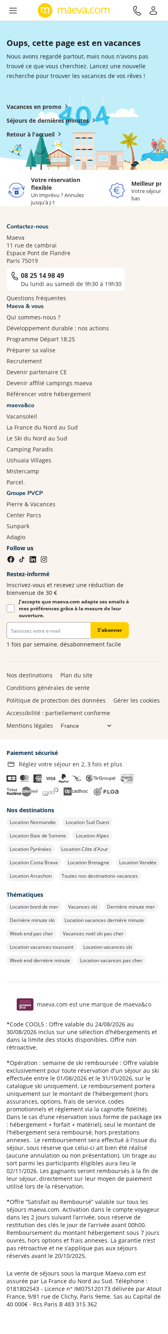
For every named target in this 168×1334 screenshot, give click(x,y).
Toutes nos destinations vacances (100, 875)
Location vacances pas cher (111, 960)
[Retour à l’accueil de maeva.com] (74, 10)
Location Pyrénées (30, 849)
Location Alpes (92, 835)
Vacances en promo (34, 107)
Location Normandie (33, 822)
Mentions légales (30, 725)
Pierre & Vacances (31, 504)
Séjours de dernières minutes (48, 120)
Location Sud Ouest (87, 822)
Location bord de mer (34, 906)
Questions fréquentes (36, 298)
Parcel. (16, 482)
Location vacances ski (107, 947)
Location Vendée (138, 862)
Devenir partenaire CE (37, 372)
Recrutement (24, 361)
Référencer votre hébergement (49, 394)
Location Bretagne (88, 862)
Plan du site (76, 675)
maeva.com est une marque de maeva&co (94, 1004)
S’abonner (109, 630)
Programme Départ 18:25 (41, 339)
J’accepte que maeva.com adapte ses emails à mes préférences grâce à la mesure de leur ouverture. (74, 608)
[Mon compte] (153, 10)
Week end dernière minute (40, 960)
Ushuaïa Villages (29, 460)
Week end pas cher (31, 933)
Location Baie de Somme (38, 835)
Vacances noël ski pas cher (93, 933)
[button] (13, 10)
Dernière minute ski (32, 920)
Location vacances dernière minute (104, 920)
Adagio (16, 537)
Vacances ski (82, 906)
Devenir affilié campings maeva (49, 383)
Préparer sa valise (31, 350)
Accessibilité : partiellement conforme (58, 713)
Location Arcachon (31, 875)
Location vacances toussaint (41, 947)
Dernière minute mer (131, 906)
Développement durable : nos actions (58, 328)
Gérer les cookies (136, 700)
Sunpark (18, 526)
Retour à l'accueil (31, 134)
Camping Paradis (30, 449)
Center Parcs (24, 515)
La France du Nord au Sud (42, 427)
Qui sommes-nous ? (33, 317)
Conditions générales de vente (48, 688)
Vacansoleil (22, 416)
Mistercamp (23, 471)
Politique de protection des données (56, 700)
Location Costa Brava (34, 862)
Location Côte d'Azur (84, 849)
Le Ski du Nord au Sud (37, 438)
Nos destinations (30, 675)
